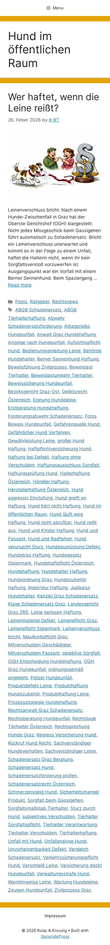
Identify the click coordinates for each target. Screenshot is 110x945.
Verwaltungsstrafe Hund (63, 873)
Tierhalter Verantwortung (70, 824)
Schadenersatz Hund (30, 767)
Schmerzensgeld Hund (32, 792)
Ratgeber (39, 301)
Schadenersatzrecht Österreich (41, 784)
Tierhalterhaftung (77, 832)
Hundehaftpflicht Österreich (63, 563)
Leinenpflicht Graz (77, 620)
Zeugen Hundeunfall (30, 890)
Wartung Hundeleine (76, 882)
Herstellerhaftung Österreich (38, 489)
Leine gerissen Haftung (56, 612)
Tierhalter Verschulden (32, 832)
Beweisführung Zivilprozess (37, 367)
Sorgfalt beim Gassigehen (55, 800)
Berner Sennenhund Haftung (68, 359)
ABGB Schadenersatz (38, 310)
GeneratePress (55, 936)
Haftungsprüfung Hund (32, 473)
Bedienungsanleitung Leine (51, 350)
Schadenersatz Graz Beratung (40, 759)
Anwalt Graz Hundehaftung (66, 334)
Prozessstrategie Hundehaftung (42, 702)
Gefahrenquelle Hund (77, 424)
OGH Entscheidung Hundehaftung (44, 661)
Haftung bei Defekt (28, 457)
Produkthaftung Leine (65, 694)
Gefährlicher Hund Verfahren (39, 432)
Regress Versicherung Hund (66, 734)
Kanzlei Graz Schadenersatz (67, 596)
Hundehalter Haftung (64, 571)
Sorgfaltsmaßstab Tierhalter (38, 808)
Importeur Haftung (48, 587)
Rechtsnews (65, 301)
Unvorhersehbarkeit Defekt (37, 849)
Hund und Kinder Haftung (46, 530)
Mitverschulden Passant (34, 653)
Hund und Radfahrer (50, 538)
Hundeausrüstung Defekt (73, 546)
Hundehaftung (23, 571)
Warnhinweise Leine (29, 882)
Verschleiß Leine (40, 865)
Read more (20, 285)
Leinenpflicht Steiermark (34, 628)
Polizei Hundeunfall (51, 677)
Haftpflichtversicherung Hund (59, 448)
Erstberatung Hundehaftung (38, 408)
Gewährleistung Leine (31, 440)
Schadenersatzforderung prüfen (42, 775)
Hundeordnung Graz (30, 579)
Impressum (55, 915)
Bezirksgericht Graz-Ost (33, 391)
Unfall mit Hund (25, 841)
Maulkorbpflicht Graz (45, 636)
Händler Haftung (51, 481)
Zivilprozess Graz (72, 890)
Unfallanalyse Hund (65, 841)
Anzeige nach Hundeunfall (36, 342)
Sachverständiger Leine (70, 751)
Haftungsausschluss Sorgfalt (68, 465)
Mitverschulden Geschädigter (39, 644)
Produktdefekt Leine (30, 685)
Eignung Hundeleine (54, 400)
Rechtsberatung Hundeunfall (39, 718)
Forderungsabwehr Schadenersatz (45, 416)
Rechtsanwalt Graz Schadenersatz (45, 710)
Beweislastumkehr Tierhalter (61, 375)
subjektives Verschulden (48, 816)
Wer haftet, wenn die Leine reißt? (53, 102)
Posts (21, 301)
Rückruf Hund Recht (29, 743)
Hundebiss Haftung (29, 555)
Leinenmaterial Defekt (31, 620)
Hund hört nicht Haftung (54, 506)
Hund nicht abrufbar (49, 522)
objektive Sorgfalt (81, 653)
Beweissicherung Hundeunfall (40, 383)
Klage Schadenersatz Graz (36, 604)
